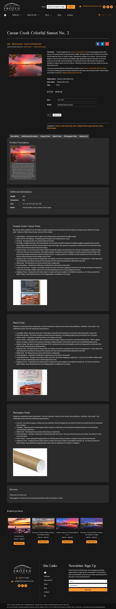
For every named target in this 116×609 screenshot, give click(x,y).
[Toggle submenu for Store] (51, 15)
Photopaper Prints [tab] (70, 136)
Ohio (8, 44)
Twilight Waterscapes (39, 47)
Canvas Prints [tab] (45, 136)
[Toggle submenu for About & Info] (38, 15)
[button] (71, 7)
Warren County (17, 44)
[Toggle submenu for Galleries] (20, 15)
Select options (19, 543)
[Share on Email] (107, 44)
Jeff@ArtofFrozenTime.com (92, 6)
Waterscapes (28, 47)
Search (44, 7)
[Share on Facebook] (98, 44)
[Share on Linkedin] (102, 44)
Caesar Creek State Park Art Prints (94, 68)
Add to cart (57, 115)
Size (48, 100)
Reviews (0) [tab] (83, 136)
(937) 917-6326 (24, 578)
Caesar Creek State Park (32, 44)
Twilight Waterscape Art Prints (71, 73)
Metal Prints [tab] (57, 136)
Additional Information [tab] (30, 136)
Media (49, 105)
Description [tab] (15, 136)
